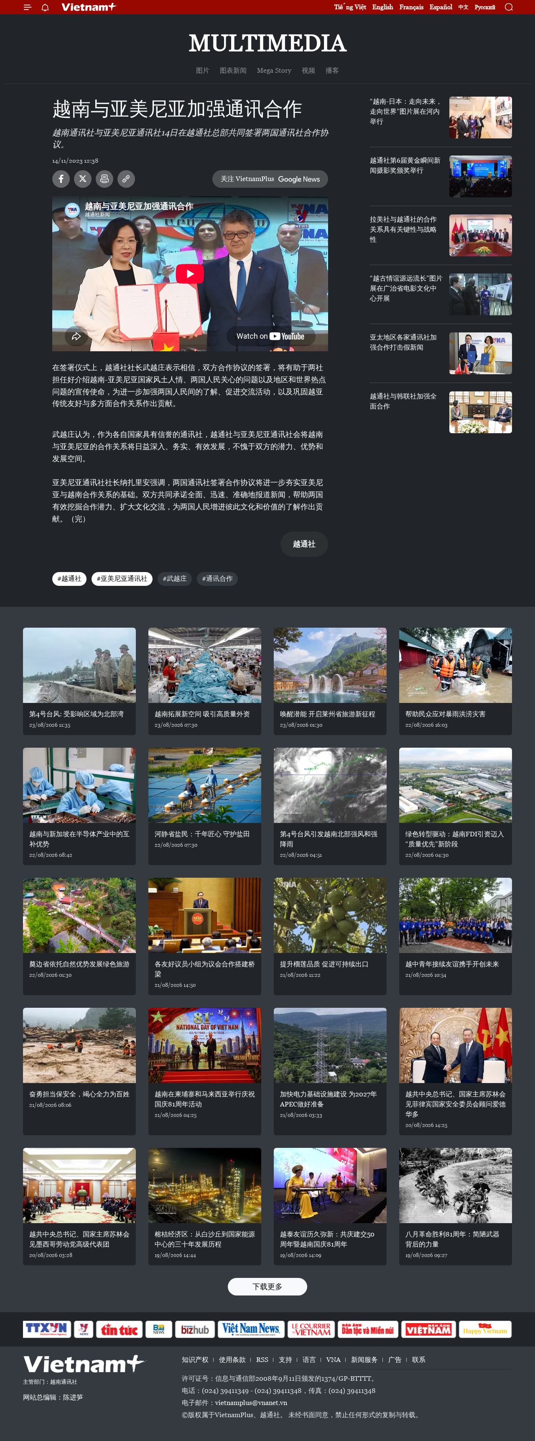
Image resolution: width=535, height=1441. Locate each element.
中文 (464, 7)
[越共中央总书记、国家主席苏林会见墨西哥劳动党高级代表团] (79, 1185)
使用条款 (232, 1360)
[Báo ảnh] (428, 1329)
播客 (332, 70)
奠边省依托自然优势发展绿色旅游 (79, 964)
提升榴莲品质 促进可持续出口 (324, 964)
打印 (104, 179)
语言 (309, 1360)
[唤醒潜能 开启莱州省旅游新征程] (330, 665)
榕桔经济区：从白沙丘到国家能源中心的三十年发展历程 (205, 1239)
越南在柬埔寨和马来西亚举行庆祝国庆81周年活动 (205, 1099)
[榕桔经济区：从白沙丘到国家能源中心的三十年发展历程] (204, 1185)
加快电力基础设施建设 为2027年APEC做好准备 (328, 1099)
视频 (308, 70)
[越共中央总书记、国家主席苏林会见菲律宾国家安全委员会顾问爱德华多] (455, 1045)
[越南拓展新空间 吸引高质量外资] (204, 665)
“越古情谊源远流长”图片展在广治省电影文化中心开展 (406, 288)
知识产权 (195, 1360)
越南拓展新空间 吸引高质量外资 (202, 714)
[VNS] (251, 1329)
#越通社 (69, 579)
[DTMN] (367, 1329)
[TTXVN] (46, 1329)
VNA (333, 1360)
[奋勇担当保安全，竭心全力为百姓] (79, 1045)
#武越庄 (175, 579)
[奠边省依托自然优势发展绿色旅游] (79, 915)
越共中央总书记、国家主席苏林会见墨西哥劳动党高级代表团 (79, 1239)
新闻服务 (364, 1360)
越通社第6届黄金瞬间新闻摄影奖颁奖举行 (405, 165)
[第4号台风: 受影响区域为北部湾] (79, 665)
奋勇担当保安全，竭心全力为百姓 (79, 1094)
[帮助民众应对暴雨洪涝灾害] (455, 665)
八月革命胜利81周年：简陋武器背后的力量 (452, 1239)
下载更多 (267, 1286)
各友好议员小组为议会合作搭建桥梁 (205, 969)
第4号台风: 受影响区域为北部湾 (76, 714)
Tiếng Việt (350, 6)
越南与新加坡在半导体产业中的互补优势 (79, 839)
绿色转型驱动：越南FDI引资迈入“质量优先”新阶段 (454, 839)
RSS (262, 1360)
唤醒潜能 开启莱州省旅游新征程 (327, 714)
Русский (485, 7)
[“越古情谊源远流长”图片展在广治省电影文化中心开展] (480, 294)
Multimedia (267, 43)
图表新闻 (233, 70)
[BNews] (159, 1329)
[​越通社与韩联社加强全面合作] (480, 412)
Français (411, 6)
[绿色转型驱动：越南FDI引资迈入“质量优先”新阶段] (455, 785)
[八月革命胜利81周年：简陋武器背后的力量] (455, 1185)
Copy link (126, 179)
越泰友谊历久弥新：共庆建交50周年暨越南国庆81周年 (327, 1239)
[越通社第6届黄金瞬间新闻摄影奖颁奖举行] (480, 176)
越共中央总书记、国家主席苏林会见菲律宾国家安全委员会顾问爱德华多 (455, 1104)
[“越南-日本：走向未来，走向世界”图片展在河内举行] (480, 117)
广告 (395, 1360)
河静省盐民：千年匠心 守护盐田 (202, 834)
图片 (202, 70)
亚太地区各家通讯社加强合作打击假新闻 (403, 342)
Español (441, 6)
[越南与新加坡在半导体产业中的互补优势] (79, 785)
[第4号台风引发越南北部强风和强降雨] (330, 785)
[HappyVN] (485, 1329)
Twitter (83, 179)
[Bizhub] (195, 1329)
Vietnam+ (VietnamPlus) (89, 7)
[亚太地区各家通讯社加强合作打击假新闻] (480, 353)
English (382, 6)
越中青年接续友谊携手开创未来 (452, 964)
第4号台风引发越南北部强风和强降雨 (328, 839)
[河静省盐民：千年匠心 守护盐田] (204, 785)
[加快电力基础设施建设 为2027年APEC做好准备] (330, 1045)
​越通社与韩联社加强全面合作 (403, 401)
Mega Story (274, 70)
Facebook (61, 179)
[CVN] (311, 1329)
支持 (285, 1360)
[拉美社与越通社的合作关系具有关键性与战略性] (480, 235)
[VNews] (84, 1329)
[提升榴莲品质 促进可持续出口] (330, 915)
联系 (418, 1360)
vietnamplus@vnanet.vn (251, 1403)
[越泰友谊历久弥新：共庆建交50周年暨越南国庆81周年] (330, 1185)
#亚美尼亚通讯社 (122, 579)
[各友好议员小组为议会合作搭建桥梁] (204, 915)
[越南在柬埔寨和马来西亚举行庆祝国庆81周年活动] (204, 1045)
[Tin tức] (119, 1329)
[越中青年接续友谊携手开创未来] (455, 915)
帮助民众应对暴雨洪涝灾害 (445, 714)
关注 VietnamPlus (247, 179)
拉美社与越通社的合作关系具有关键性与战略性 (403, 229)
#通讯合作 (217, 579)
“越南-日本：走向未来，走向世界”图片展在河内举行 (406, 111)
